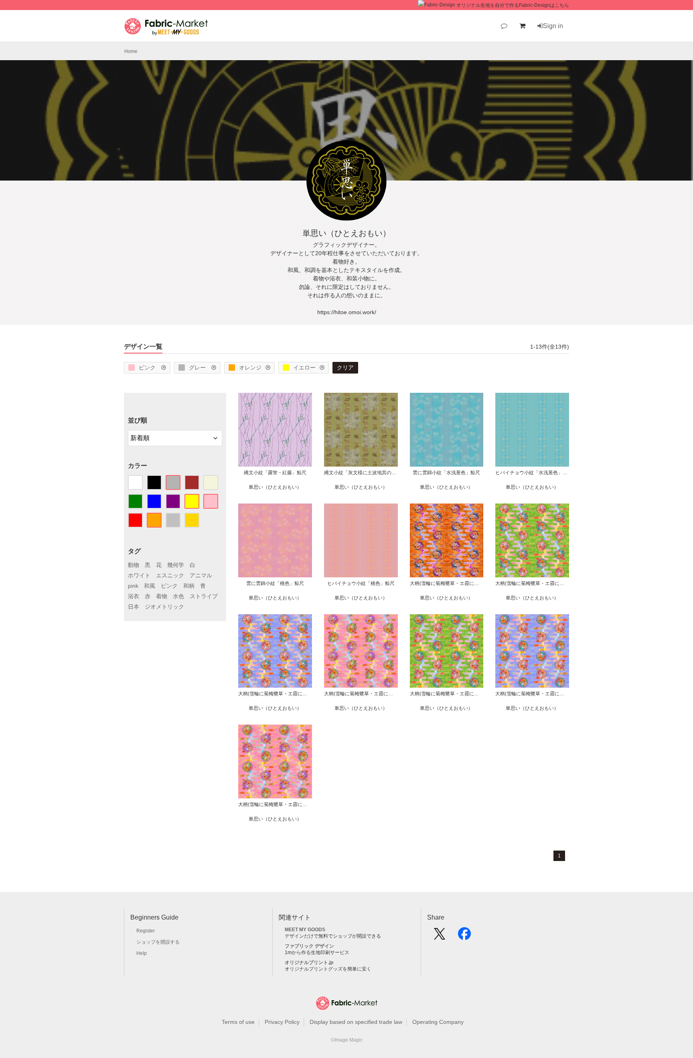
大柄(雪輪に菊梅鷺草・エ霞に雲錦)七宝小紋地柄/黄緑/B (532, 583)
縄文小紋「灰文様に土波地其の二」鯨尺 (361, 472)
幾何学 (175, 565)
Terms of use (238, 1022)
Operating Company (438, 1022)
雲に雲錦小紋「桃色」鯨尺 (275, 583)
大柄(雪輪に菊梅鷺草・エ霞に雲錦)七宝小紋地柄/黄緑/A (447, 694)
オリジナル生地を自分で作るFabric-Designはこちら (512, 5)
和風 (149, 586)
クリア (345, 367)
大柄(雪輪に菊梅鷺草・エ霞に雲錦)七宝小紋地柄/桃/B (361, 694)
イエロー (304, 367)
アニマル (201, 575)
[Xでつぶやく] (439, 936)
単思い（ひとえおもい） (275, 487)
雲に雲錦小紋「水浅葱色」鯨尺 (446, 472)
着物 (161, 596)
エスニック (170, 575)
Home (131, 51)
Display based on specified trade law (356, 1022)
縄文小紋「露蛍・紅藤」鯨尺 (275, 472)
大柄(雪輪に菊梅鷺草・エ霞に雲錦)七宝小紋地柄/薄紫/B (275, 694)
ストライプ (204, 596)
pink (133, 586)
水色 (178, 596)
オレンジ (250, 367)
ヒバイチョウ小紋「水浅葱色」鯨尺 (532, 472)
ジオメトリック (164, 606)
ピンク (148, 367)
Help (141, 953)
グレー (198, 367)
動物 (133, 565)
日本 (133, 606)
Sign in (553, 25)
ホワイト (139, 575)
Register (145, 931)
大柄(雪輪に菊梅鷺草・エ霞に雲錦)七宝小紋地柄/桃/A (275, 804)
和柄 (189, 586)
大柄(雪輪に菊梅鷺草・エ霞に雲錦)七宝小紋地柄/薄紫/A (532, 694)
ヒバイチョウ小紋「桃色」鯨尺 (361, 583)
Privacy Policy (282, 1022)
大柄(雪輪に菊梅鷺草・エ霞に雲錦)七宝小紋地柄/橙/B (447, 583)
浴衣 (133, 596)
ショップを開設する (158, 942)
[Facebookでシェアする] (464, 936)
